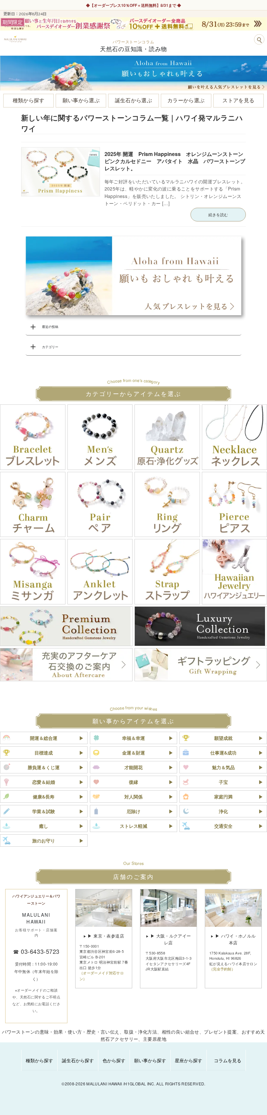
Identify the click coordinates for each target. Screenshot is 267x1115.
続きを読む (218, 214)
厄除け (133, 811)
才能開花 (133, 767)
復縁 (133, 782)
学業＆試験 (43, 811)
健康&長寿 (43, 796)
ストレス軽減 (133, 826)
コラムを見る (227, 1060)
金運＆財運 (133, 752)
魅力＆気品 (223, 767)
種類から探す (39, 1060)
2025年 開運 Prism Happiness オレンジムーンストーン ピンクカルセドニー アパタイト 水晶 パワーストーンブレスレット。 (176, 161)
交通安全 (223, 826)
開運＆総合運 (43, 738)
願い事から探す (150, 1060)
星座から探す (188, 1060)
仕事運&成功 (223, 752)
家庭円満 (223, 796)
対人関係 (133, 796)
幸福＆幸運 (133, 738)
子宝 (223, 782)
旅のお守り (43, 840)
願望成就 (223, 738)
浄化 (223, 811)
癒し (43, 826)
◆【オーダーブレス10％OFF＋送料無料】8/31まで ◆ (133, 5)
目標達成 (44, 752)
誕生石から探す (78, 1060)
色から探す (114, 1060)
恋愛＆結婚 (43, 782)
